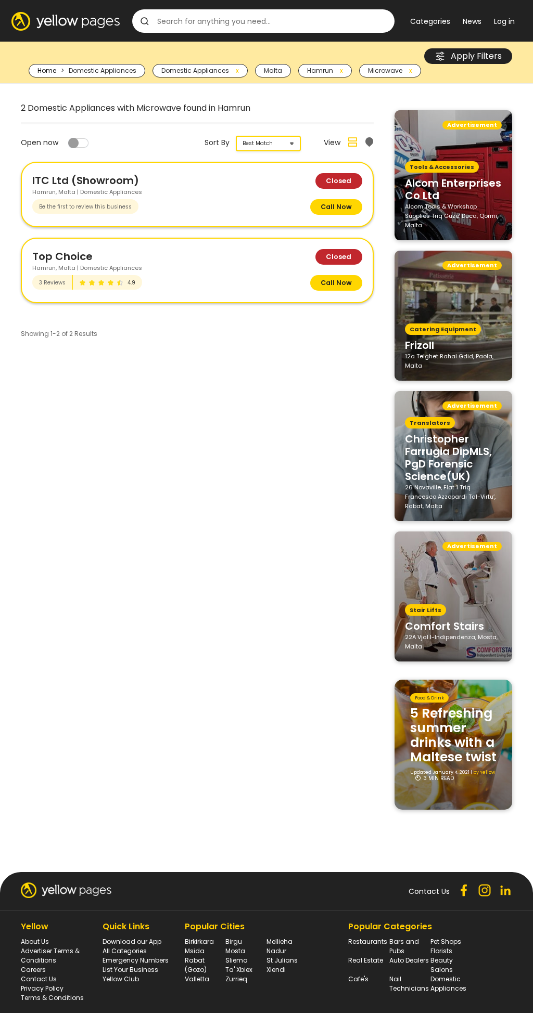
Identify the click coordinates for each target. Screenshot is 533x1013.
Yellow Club (121, 979)
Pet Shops (445, 941)
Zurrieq (236, 979)
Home (46, 70)
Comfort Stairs (444, 625)
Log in (504, 21)
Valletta (197, 979)
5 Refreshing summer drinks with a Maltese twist (453, 735)
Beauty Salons (441, 965)
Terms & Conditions (52, 997)
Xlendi (276, 969)
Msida (195, 950)
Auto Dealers (409, 960)
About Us (35, 941)
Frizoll (419, 345)
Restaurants (367, 941)
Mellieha (279, 941)
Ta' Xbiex (238, 969)
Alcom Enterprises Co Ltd (453, 189)
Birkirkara (199, 941)
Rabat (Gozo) (196, 965)
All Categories (125, 950)
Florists (441, 950)
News (472, 21)
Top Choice (62, 256)
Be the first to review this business (85, 207)
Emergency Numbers (136, 960)
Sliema (236, 960)
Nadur (276, 950)
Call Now (336, 206)
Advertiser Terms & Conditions (50, 955)
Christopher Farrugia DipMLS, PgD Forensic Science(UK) (448, 457)
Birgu (233, 941)
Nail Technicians (409, 984)
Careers (33, 969)
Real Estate (365, 960)
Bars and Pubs (404, 946)
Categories (430, 21)
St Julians (282, 960)
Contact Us (39, 979)
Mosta (235, 950)
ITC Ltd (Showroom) (85, 180)
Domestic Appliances (448, 984)
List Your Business (130, 969)
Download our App (132, 941)
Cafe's (358, 979)
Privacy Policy (42, 988)
